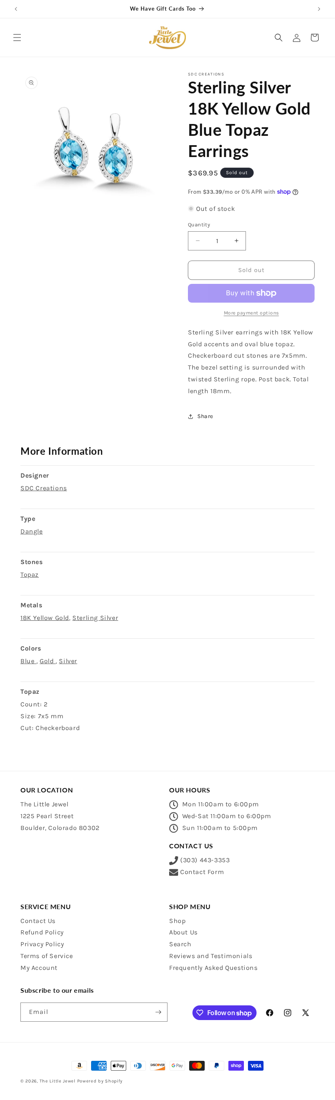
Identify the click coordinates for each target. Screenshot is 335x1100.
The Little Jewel (58, 1081)
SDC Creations (43, 488)
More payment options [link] (251, 313)
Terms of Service (46, 956)
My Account (39, 968)
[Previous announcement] (16, 9)
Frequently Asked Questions (213, 968)
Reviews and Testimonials (210, 956)
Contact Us (38, 921)
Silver (68, 661)
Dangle (31, 531)
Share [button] (205, 416)
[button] (17, 37)
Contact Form (202, 872)
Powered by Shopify (100, 1081)
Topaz (29, 574)
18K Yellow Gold (44, 618)
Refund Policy (42, 932)
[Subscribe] (158, 1012)
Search (180, 944)
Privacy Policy (42, 944)
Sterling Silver (95, 618)
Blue (28, 661)
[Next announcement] (319, 9)
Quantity (199, 224)
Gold (48, 661)
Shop (177, 921)
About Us (183, 932)
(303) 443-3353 (205, 860)
